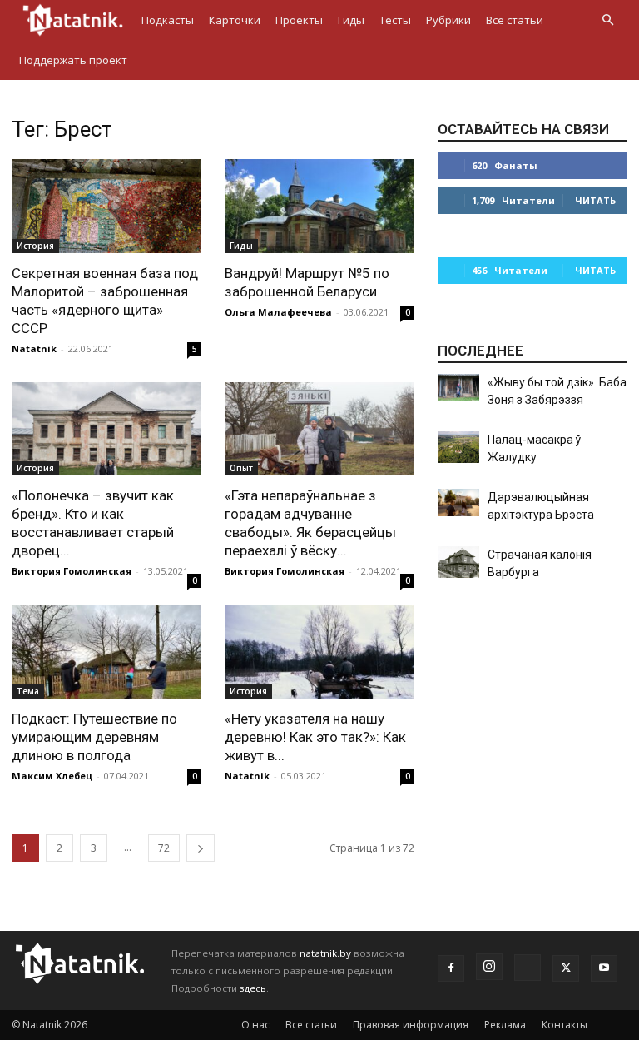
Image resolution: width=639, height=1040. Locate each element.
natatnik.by (325, 953)
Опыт (241, 468)
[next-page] (200, 848)
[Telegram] (527, 967)
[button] (607, 20)
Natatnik (34, 348)
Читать (595, 200)
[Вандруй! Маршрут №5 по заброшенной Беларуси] (319, 206)
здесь (253, 988)
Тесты (395, 19)
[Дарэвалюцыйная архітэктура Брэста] (458, 502)
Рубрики (448, 19)
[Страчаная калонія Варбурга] (458, 562)
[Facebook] (451, 968)
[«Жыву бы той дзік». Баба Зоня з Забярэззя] (458, 387)
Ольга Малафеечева (278, 312)
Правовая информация (410, 1025)
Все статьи (514, 19)
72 (164, 848)
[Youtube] (604, 968)
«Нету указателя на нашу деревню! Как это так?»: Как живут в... (315, 737)
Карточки (234, 19)
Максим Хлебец (52, 775)
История (35, 245)
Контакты (564, 1025)
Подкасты (167, 19)
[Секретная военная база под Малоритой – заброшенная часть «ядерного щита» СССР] (106, 206)
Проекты (299, 19)
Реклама (505, 1025)
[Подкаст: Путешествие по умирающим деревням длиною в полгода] (106, 652)
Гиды (351, 19)
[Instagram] (489, 966)
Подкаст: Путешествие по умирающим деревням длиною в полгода (94, 737)
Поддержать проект (73, 59)
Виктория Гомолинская (71, 571)
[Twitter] (565, 968)
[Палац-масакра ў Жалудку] (458, 447)
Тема (28, 691)
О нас (255, 1025)
